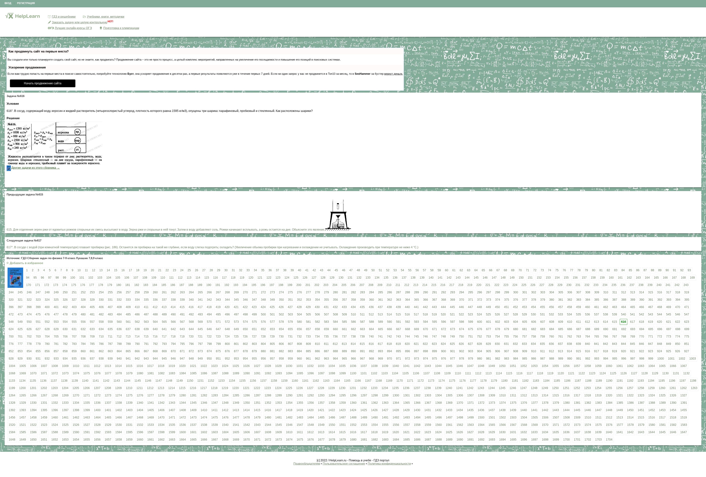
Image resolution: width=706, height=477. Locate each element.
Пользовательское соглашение (344, 463)
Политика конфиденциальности (389, 463)
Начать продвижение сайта (42, 83)
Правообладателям (306, 463)
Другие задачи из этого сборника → (35, 167)
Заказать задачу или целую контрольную (79, 22)
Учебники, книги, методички (105, 16)
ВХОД (8, 3)
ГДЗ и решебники (64, 16)
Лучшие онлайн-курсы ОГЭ (73, 28)
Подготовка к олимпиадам (121, 28)
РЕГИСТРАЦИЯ (26, 3)
